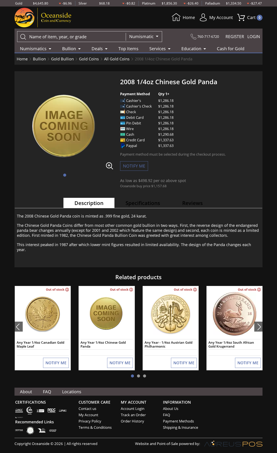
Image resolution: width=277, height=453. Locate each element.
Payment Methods (178, 421)
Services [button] (157, 49)
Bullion (39, 58)
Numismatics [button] (33, 49)
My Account (221, 17)
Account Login (132, 408)
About (26, 392)
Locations (71, 392)
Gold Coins (89, 58)
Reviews (192, 202)
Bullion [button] (69, 49)
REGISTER (234, 36)
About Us (170, 408)
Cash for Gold (230, 49)
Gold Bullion (62, 58)
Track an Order (133, 414)
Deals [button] (97, 49)
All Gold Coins (117, 58)
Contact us (87, 408)
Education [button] (191, 49)
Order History (132, 421)
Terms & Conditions (95, 427)
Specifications (143, 202)
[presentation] (18, 327)
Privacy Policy (90, 421)
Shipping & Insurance (180, 427)
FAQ (47, 392)
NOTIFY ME (134, 166)
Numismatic (142, 36)
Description (88, 202)
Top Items (128, 49)
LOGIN (253, 36)
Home (189, 17)
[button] (65, 175)
